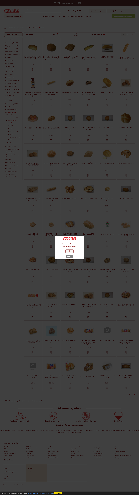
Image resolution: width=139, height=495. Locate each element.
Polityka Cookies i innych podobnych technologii (40, 493)
